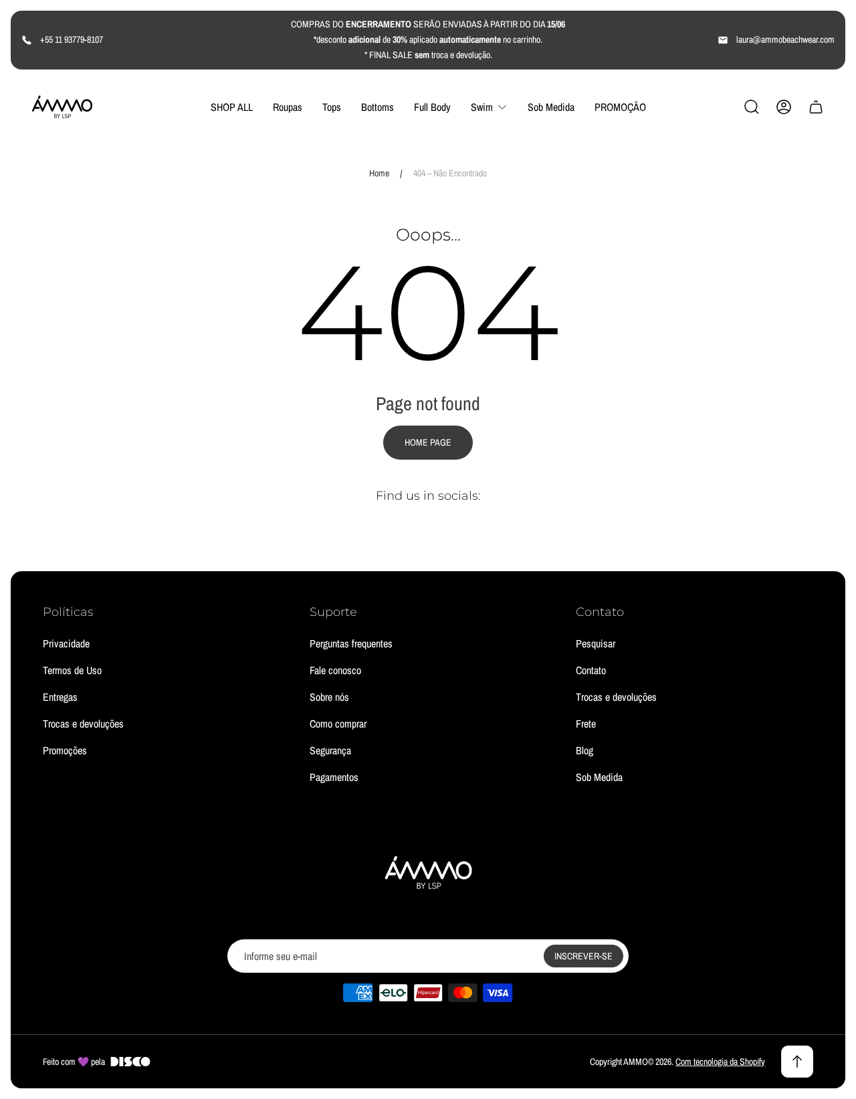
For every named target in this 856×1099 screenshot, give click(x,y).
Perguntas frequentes (351, 643)
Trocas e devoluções (83, 723)
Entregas (60, 696)
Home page (428, 442)
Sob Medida (599, 777)
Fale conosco (335, 670)
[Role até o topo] (797, 1062)
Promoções (65, 750)
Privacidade (66, 643)
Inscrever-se (583, 956)
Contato (591, 670)
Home (379, 173)
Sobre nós (329, 696)
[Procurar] (751, 107)
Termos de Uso (72, 670)
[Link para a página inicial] (428, 871)
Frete (586, 723)
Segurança (330, 750)
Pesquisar (595, 643)
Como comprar (338, 723)
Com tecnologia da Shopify (720, 1062)
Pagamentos (334, 777)
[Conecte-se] (783, 107)
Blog (584, 750)
